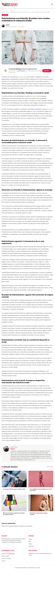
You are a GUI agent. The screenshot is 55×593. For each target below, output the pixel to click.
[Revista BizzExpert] (10, 4)
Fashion (7, 12)
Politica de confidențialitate (8, 553)
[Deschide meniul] (52, 4)
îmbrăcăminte (22, 77)
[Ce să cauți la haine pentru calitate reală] (14, 479)
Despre (30, 544)
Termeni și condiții (6, 558)
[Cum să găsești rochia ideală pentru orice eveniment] (40, 479)
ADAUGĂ (47, 70)
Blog (30, 541)
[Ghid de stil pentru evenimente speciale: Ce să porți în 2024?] (14, 503)
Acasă (3, 12)
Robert (8, 25)
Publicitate (31, 546)
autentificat (12, 526)
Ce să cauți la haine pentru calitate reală (14, 489)
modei (50, 109)
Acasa (30, 539)
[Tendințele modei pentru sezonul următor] (40, 503)
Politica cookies (5, 556)
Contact (3, 561)
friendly (34, 96)
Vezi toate (49, 466)
